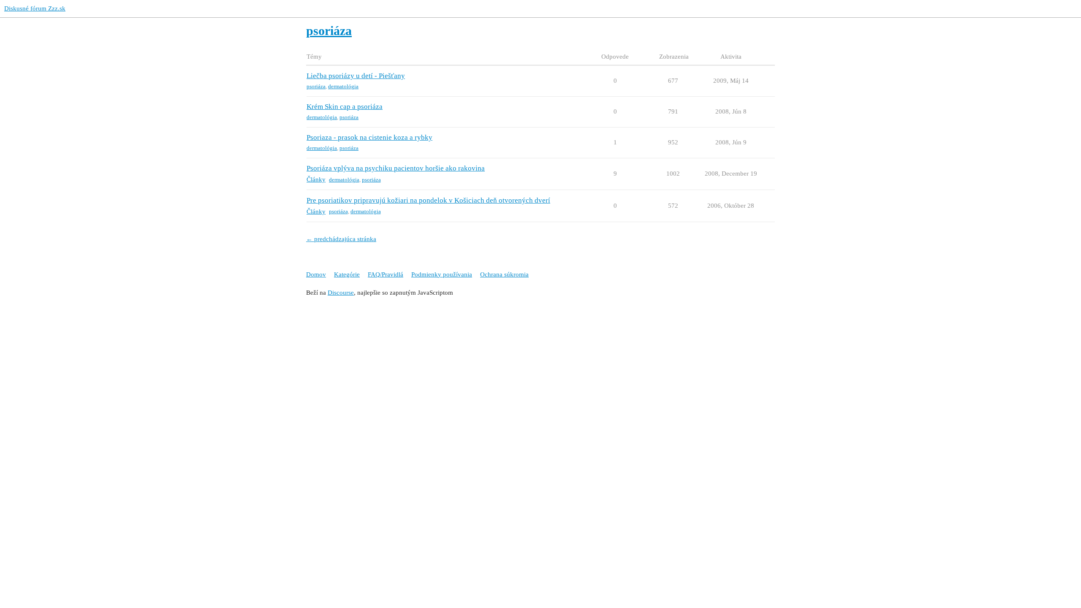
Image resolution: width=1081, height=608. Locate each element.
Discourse (341, 292)
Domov (316, 274)
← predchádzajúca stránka (341, 239)
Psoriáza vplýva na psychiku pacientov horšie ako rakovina (396, 168)
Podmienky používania (441, 274)
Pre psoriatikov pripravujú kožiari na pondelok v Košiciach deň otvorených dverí (428, 200)
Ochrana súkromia (504, 274)
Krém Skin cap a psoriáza (345, 107)
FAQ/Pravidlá (385, 274)
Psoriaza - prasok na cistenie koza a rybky (369, 137)
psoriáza (316, 86)
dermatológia (343, 86)
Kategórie (347, 274)
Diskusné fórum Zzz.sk (34, 8)
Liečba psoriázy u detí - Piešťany (356, 76)
